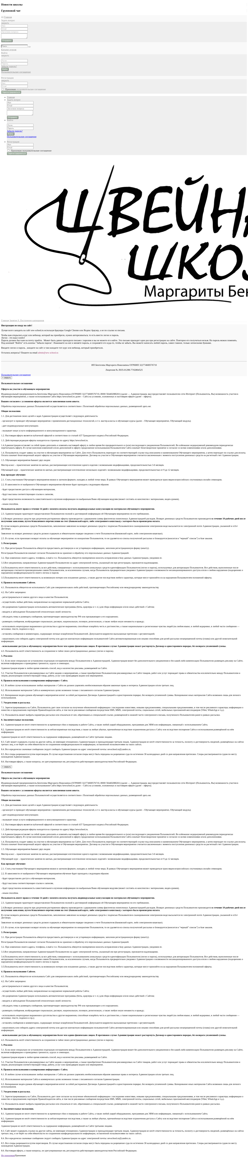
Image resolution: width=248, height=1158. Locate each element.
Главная (8, 17)
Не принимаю (8, 1155)
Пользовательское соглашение (16, 72)
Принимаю (25, 89)
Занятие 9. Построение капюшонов (26, 320)
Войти (4, 69)
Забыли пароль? (9, 66)
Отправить (6, 41)
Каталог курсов (8, 49)
